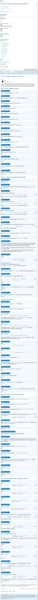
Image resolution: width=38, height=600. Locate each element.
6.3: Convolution (8, 299)
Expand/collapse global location (36, 73)
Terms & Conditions (21, 597)
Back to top (2, 588)
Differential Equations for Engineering (27, 83)
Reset (1, 24)
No (14, 591)
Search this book (2, 15)
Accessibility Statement (27, 597)
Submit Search (3, 18)
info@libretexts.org (11, 598)
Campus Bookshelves (12, 73)
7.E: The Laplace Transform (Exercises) (12, 584)
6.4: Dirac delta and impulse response (14, 394)
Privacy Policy (16, 597)
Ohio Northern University (23, 73)
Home (5, 73)
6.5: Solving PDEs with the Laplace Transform (16, 478)
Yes (11, 591)
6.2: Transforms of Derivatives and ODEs (15, 177)
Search (2, 71)
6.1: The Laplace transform (11, 88)
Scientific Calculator (5, 49)
